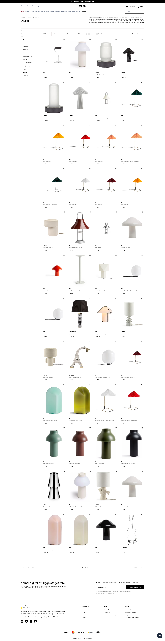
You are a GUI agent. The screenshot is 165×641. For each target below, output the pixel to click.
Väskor (37, 11)
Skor (32, 11)
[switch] (89, 34)
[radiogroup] (120, 582)
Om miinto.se (86, 610)
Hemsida (23, 17)
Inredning (30, 17)
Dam (22, 6)
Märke (45, 34)
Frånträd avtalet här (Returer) (112, 615)
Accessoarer (45, 11)
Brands (57, 11)
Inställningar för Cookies (132, 617)
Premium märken (103, 34)
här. (113, 593)
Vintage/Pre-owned (74, 11)
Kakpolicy (128, 615)
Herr (28, 6)
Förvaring (25, 49)
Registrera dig (135, 587)
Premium (64, 11)
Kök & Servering (27, 56)
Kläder (27, 11)
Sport (52, 11)
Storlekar (56, 34)
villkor (116, 591)
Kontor (24, 53)
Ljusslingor (28, 66)
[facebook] (35, 621)
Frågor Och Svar (108, 610)
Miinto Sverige (27, 608)
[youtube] (31, 621)
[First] (23, 567)
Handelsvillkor (129, 610)
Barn (33, 6)
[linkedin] (26, 621)
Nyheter (84, 11)
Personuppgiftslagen (131, 612)
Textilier (25, 72)
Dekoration (26, 46)
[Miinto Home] (82, 6)
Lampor (25, 59)
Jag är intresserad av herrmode (129, 582)
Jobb (83, 612)
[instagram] (22, 621)
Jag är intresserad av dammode (107, 582)
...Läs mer (142, 22)
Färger (69, 34)
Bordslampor (28, 62)
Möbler (25, 69)
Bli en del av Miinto (87, 615)
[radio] (96, 582)
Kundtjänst (107, 612)
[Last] (142, 567)
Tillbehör (25, 75)
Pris (79, 34)
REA (22, 11)
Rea (92, 34)
